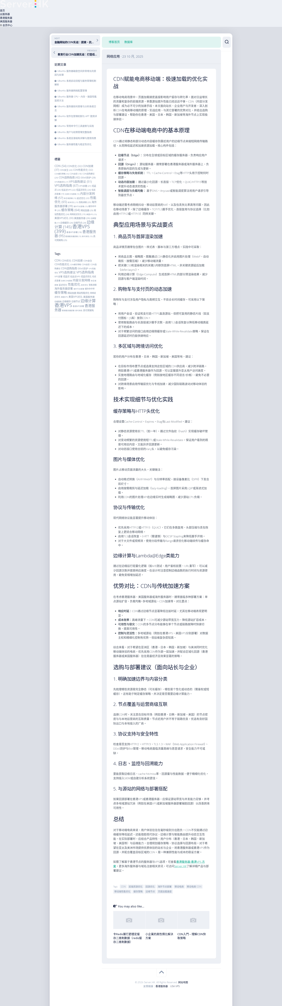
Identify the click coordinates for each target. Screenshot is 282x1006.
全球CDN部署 (72, 194)
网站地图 (183, 982)
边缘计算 (88, 300)
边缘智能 (58, 301)
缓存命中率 (90, 288)
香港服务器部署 (73, 236)
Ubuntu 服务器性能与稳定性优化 (74, 144)
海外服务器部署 (64, 288)
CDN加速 (77, 260)
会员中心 (7, 25)
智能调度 (85, 202)
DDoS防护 (88, 177)
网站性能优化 (83, 292)
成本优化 (73, 202)
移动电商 (179, 886)
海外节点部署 (80, 206)
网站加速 (87, 210)
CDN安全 (66, 169)
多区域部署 (70, 198)
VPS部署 (85, 186)
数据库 (128, 42)
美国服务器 (6, 21)
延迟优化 (83, 198)
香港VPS (72, 228)
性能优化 (74, 284)
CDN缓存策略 (62, 174)
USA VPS (175, 986)
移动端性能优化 (122, 891)
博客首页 (114, 42)
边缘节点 (80, 222)
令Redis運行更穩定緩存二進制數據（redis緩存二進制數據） (127, 938)
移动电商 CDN (194, 886)
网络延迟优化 (78, 214)
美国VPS (91, 214)
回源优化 (150, 886)
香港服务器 (6, 17)
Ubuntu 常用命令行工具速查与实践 (75, 125)
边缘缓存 (66, 222)
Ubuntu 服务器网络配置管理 (72, 90)
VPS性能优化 (61, 182)
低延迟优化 (83, 189)
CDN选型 (76, 173)
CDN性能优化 (83, 169)
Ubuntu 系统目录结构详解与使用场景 (76, 138)
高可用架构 (88, 310)
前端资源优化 (135, 886)
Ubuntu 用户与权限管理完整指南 (74, 132)
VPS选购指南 (66, 185)
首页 (2, 10)
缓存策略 (70, 210)
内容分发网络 (81, 280)
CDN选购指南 (69, 177)
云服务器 (5, 14)
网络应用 (113, 56)
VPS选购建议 (80, 181)
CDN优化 (74, 166)
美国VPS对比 (64, 218)
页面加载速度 (165, 891)
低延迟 (66, 276)
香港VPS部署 (74, 232)
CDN (60, 166)
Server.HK (180, 866)
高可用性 (87, 236)
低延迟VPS (68, 189)
